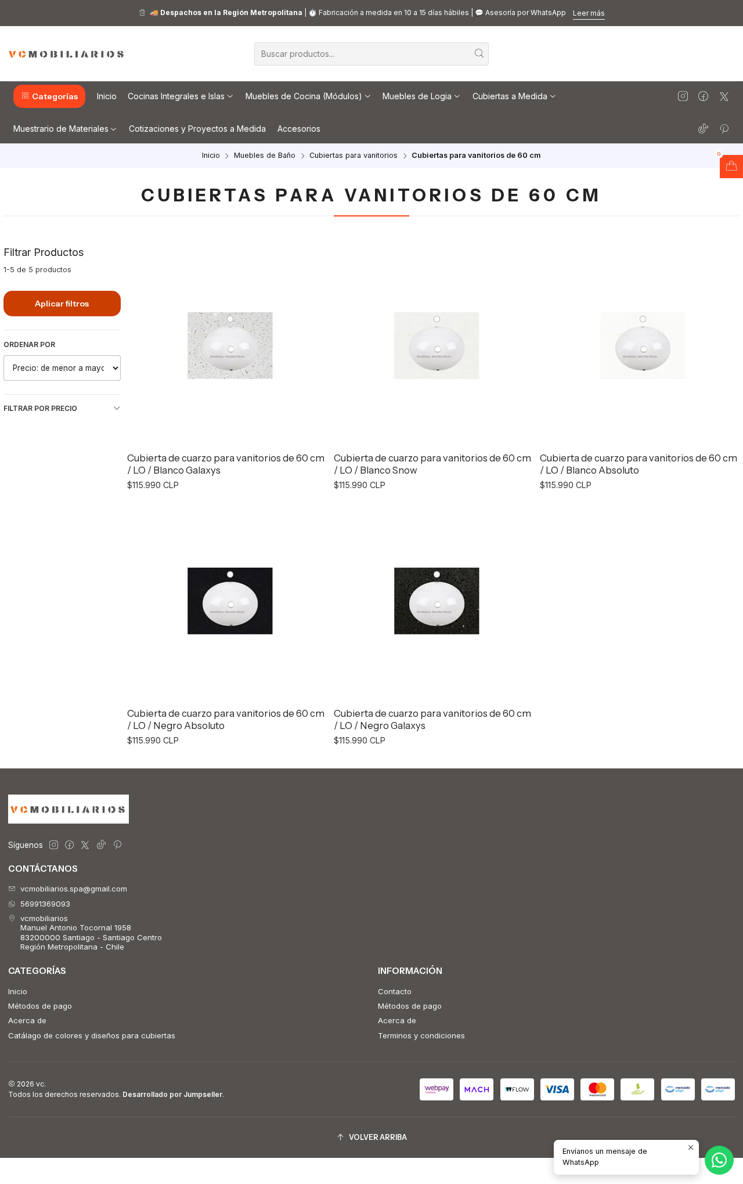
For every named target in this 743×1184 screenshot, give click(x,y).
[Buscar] (479, 54)
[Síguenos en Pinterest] (724, 128)
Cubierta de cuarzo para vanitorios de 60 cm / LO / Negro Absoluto (225, 719)
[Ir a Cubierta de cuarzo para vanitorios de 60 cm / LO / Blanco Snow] (433, 345)
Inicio (211, 156)
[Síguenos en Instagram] (683, 96)
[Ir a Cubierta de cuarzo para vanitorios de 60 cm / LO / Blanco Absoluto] (640, 345)
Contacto (395, 991)
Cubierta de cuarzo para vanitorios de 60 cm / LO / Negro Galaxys (432, 719)
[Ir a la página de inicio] (66, 53)
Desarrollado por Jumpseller (172, 1094)
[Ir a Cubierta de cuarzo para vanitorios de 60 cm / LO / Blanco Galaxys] (227, 345)
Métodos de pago (40, 1005)
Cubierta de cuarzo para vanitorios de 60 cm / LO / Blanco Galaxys (225, 464)
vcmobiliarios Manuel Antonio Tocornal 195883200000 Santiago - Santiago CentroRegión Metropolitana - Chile (91, 932)
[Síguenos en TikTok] (703, 128)
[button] (49, 96)
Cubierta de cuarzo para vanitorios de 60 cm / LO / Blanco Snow (432, 464)
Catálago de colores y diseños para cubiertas (91, 1035)
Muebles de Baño (264, 156)
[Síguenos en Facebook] (703, 96)
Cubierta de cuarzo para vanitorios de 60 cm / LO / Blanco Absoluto (638, 464)
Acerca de (27, 1020)
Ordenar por (29, 344)
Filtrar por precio (40, 408)
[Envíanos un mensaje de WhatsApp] (719, 1160)
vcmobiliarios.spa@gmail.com (73, 888)
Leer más (589, 13)
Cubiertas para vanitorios (353, 156)
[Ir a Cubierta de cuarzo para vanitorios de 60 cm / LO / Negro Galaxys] (433, 601)
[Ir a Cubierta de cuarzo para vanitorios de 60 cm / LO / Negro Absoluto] (227, 601)
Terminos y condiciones (421, 1035)
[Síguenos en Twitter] (724, 96)
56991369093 (45, 903)
